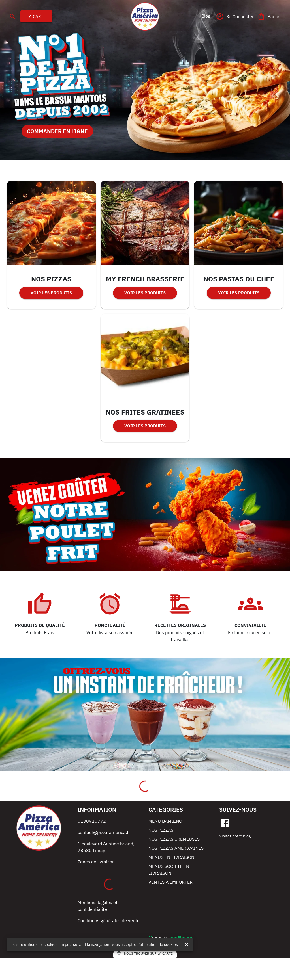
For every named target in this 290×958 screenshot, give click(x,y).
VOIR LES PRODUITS (51, 292)
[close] (186, 944)
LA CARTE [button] (36, 16)
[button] (206, 16)
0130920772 (92, 821)
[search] (12, 16)
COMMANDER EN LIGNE (57, 131)
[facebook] (225, 823)
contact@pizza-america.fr (104, 832)
